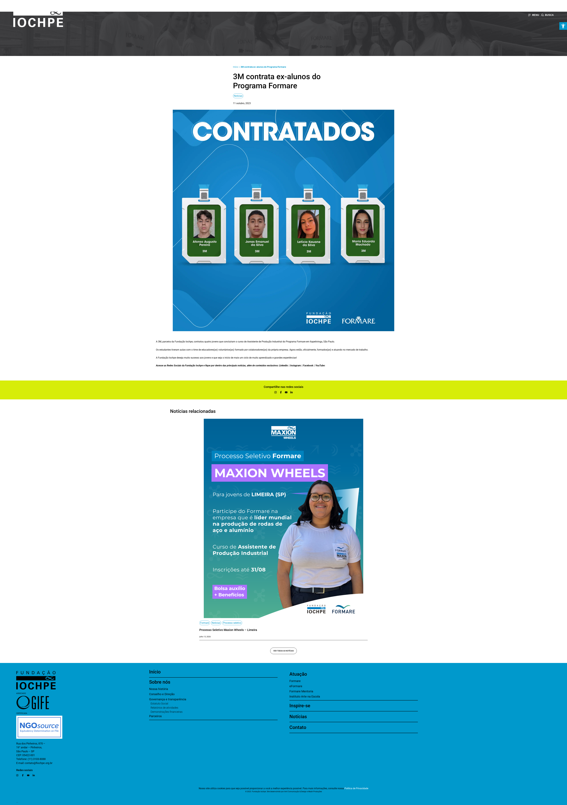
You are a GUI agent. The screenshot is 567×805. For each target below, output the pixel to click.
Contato (297, 727)
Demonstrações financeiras (167, 711)
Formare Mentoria (301, 691)
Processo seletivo (232, 622)
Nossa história (158, 689)
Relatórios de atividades (164, 707)
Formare (204, 622)
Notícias (238, 95)
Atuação (298, 674)
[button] (563, 26)
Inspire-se (299, 705)
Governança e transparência (167, 699)
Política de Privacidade (356, 788)
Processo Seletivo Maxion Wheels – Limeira (228, 630)
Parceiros (155, 716)
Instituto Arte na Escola (304, 696)
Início (235, 67)
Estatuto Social (159, 703)
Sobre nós (159, 682)
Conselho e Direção (162, 694)
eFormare (295, 686)
